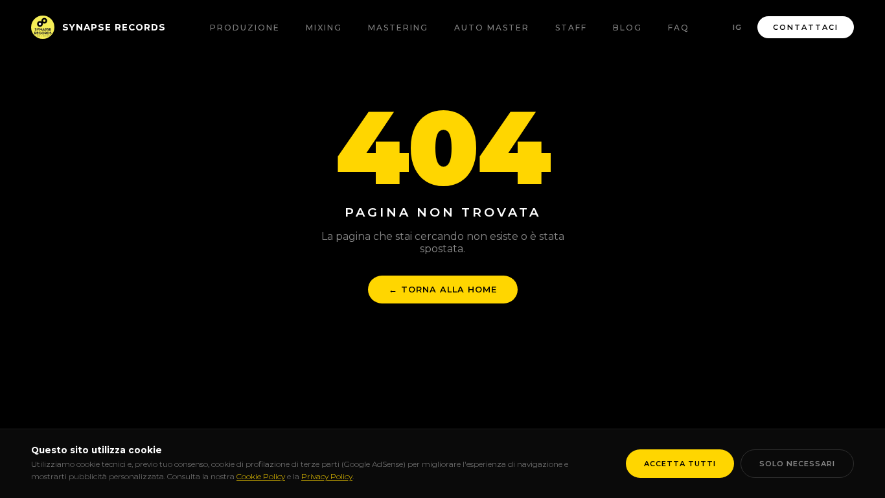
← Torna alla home (443, 289)
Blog (627, 27)
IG (737, 27)
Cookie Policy (260, 476)
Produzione (245, 27)
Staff (571, 27)
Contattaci (805, 27)
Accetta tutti (680, 463)
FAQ (678, 27)
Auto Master (491, 27)
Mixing (324, 27)
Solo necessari (797, 463)
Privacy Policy (326, 476)
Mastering (398, 27)
